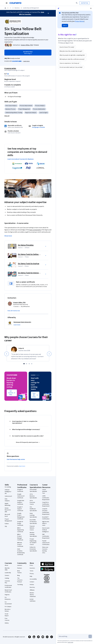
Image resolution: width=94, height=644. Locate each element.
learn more (22, 466)
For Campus (8, 606)
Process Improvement (26, 106)
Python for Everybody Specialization (33, 549)
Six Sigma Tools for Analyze (28, 263)
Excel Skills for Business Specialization (33, 521)
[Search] (77, 3)
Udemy (7, 623)
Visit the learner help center (16, 459)
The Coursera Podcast (19, 580)
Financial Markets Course (32, 528)
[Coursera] (15, 3)
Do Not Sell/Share (32, 600)
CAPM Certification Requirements (46, 498)
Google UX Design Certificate (20, 523)
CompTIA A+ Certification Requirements (46, 504)
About (6, 565)
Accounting (8, 487)
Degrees (7, 595)
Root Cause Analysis (11, 106)
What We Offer (7, 569)
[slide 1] (24, 363)
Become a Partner (7, 610)
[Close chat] (91, 8)
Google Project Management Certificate (20, 516)
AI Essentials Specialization (33, 490)
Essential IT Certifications (46, 518)
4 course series (10, 68)
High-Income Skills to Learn (45, 523)
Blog (18, 575)
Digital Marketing (7, 504)
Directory (32, 587)
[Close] (48, 13)
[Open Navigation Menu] (6, 3)
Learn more (26, 61)
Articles (32, 585)
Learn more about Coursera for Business (20, 159)
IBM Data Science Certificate (20, 544)
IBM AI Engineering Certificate (20, 530)
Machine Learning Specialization (33, 534)
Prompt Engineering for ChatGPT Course (33, 541)
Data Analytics (7, 500)
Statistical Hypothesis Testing (14, 112)
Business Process (10, 109)
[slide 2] (26, 363)
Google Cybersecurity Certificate (21, 496)
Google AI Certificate (20, 490)
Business (17, 8)
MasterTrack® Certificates (8, 591)
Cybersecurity (9, 496)
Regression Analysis (30, 112)
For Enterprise (8, 598)
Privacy (32, 574)
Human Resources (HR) (8, 510)
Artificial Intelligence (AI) (8, 491)
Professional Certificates (8, 586)
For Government (8, 603)
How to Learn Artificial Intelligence (45, 530)
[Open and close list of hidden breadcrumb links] (10, 8)
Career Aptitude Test (44, 491)
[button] (36, 45)
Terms (31, 571)
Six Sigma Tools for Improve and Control (33, 273)
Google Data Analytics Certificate (20, 502)
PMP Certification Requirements (46, 536)
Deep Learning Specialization (33, 515)
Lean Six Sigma (43, 112)
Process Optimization (39, 109)
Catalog (7, 578)
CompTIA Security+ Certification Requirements (46, 511)
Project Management (24, 109)
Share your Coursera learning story (45, 550)
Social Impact (7, 615)
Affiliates (32, 590)
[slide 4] (31, 363)
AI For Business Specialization (33, 496)
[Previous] (6, 354)
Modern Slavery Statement (33, 594)
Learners (19, 565)
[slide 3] (29, 363)
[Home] (5, 8)
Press (31, 565)
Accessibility (33, 579)
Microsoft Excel (7, 515)
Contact (32, 582)
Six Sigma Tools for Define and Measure (33, 254)
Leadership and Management (31, 8)
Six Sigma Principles (26, 245)
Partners (19, 568)
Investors (32, 568)
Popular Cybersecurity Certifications (46, 542)
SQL (6, 526)
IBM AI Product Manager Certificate (20, 537)
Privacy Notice (79, 21)
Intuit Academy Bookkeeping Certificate (21, 551)
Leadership (8, 573)
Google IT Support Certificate (20, 509)
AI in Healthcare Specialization (33, 509)
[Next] (49, 354)
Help (31, 576)
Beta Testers (19, 572)
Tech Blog (20, 585)
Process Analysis (40, 106)
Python (7, 524)
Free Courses (7, 619)
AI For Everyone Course (32, 502)
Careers (7, 575)
